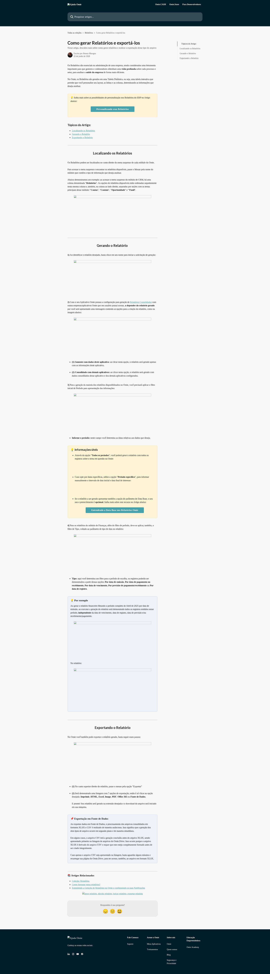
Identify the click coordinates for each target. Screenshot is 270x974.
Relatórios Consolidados (141, 302)
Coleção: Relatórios (80, 881)
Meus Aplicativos (154, 944)
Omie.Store (174, 4)
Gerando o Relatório (81, 134)
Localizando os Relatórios (83, 130)
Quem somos (172, 949)
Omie (169, 944)
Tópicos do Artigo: (188, 44)
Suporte (130, 944)
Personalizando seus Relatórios (112, 109)
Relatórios (89, 33)
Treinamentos (152, 949)
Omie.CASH (160, 4)
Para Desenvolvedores (191, 4)
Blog (169, 955)
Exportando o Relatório (82, 137)
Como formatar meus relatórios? (86, 884)
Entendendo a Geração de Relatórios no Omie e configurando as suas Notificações (108, 888)
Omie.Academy (193, 947)
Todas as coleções (74, 33)
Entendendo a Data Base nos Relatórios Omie (114, 510)
